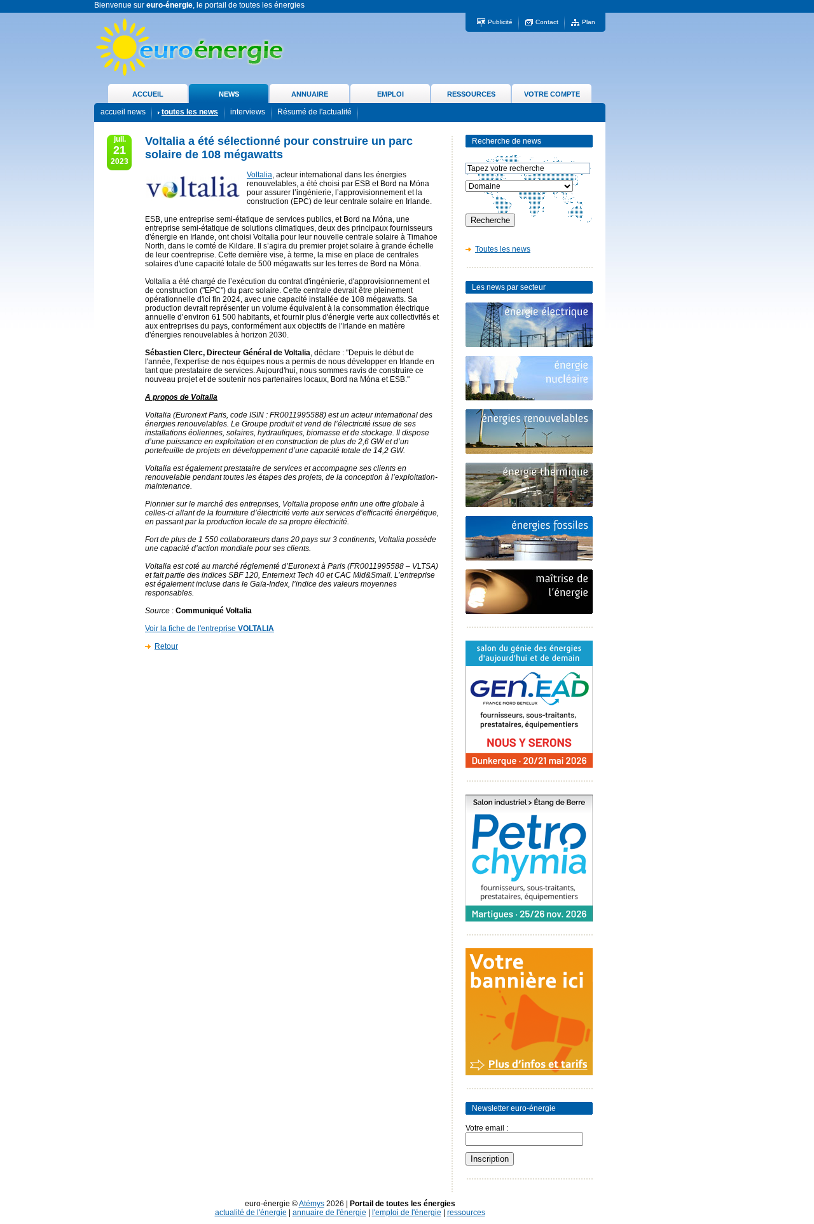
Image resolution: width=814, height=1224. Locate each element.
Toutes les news (502, 249)
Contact (546, 21)
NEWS (229, 94)
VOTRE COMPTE (552, 94)
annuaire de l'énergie (329, 1212)
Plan (588, 21)
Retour (166, 646)
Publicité (500, 21)
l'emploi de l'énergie (406, 1212)
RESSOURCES (471, 94)
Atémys (311, 1203)
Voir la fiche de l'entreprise (209, 628)
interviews (247, 111)
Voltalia (259, 174)
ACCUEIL (147, 94)
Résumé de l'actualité (314, 111)
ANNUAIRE (309, 94)
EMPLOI (390, 94)
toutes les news (190, 111)
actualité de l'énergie (251, 1212)
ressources (466, 1212)
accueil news (123, 111)
